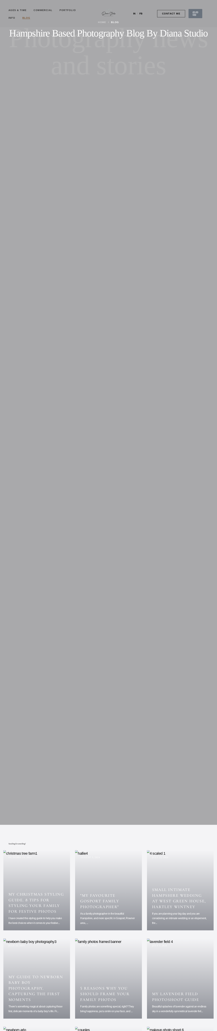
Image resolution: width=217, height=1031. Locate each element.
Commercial (43, 10)
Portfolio (68, 10)
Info (11, 17)
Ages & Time (17, 10)
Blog (26, 17)
